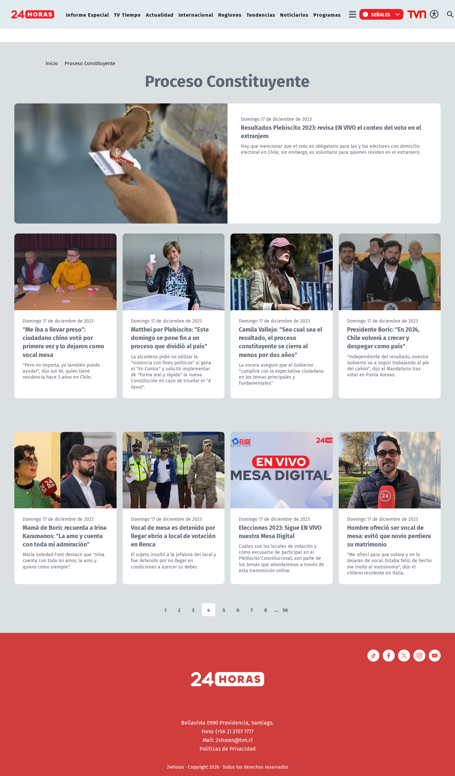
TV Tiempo (127, 14)
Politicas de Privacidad (228, 749)
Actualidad (160, 14)
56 (285, 610)
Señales (380, 14)
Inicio (52, 63)
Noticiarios (294, 14)
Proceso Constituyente (90, 63)
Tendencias (260, 14)
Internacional (196, 14)
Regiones (229, 14)
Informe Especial (87, 14)
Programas (327, 14)
